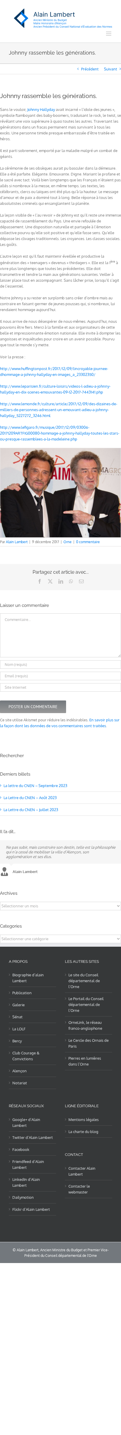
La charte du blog (83, 1131)
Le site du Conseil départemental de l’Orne (84, 981)
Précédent (90, 69)
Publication (22, 992)
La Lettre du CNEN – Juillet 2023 (31, 809)
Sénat (17, 1016)
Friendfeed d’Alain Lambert (28, 1164)
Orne (67, 542)
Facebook (20, 1149)
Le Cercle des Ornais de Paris (88, 1043)
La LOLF (19, 1029)
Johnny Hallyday (41, 109)
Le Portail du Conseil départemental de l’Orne (86, 1004)
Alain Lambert (17, 542)
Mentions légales (83, 1119)
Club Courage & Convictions (25, 1056)
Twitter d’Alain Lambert (32, 1137)
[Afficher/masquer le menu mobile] (109, 34)
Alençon (19, 1070)
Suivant (110, 69)
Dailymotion (23, 1197)
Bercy (17, 1041)
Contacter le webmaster (79, 1189)
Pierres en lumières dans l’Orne (84, 1061)
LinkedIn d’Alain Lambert (26, 1182)
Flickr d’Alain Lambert (31, 1209)
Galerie (18, 1004)
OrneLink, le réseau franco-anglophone (85, 1025)
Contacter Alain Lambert (81, 1171)
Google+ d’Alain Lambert (26, 1122)
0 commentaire (88, 542)
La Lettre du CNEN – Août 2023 (30, 797)
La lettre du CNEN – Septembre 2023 (35, 785)
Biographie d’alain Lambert (28, 978)
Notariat (19, 1083)
